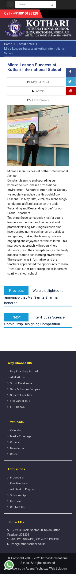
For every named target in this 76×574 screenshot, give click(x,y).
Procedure (17, 477)
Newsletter (17, 448)
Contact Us (17, 507)
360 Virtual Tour (20, 401)
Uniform (15, 501)
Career (14, 454)
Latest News (40, 100)
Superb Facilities (21, 395)
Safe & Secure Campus (25, 389)
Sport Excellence (21, 383)
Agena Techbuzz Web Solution (46, 568)
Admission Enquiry (22, 489)
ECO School (18, 407)
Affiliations (17, 377)
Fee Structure (19, 483)
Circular (15, 442)
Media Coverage (20, 436)
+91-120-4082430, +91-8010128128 (34, 539)
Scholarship (18, 495)
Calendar (16, 430)
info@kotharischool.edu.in (28, 544)
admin (40, 91)
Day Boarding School (24, 371)
